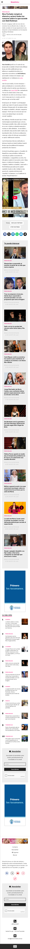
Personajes (6, 11)
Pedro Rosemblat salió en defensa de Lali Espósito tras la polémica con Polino (12, 729)
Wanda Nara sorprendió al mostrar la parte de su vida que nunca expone (14, 265)
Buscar (15, 855)
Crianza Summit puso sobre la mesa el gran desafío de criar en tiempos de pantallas (12, 705)
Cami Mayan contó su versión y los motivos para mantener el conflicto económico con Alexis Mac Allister (15, 359)
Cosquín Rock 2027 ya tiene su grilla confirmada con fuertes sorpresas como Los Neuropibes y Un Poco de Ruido (12, 652)
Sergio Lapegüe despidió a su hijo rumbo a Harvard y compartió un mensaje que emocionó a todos (14, 553)
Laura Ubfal (14, 90)
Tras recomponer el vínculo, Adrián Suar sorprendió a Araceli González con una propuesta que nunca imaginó (14, 296)
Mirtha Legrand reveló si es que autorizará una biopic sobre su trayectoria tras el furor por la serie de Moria (15, 489)
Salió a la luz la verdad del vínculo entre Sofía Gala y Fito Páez (14, 328)
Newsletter (16, 751)
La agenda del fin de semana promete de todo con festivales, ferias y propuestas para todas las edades (13, 692)
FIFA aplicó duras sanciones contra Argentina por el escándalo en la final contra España (12, 741)
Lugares (8, 646)
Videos (7, 700)
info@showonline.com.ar (15, 938)
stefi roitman (15, 227)
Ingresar (15, 852)
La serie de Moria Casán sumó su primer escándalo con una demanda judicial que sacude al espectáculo (15, 521)
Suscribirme (15, 769)
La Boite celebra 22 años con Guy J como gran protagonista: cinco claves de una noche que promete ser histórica (12, 625)
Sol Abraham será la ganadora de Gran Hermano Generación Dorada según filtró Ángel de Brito (14, 424)
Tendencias (9, 725)
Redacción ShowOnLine (14, 34)
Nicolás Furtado (17, 222)
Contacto (15, 847)
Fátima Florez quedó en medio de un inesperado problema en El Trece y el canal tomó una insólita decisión (14, 456)
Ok (15, 946)
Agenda (7, 619)
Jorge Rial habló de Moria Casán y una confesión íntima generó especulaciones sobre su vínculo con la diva (14, 392)
